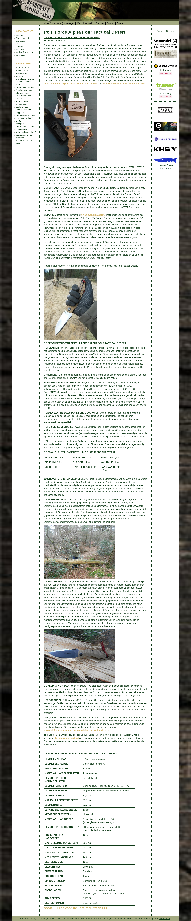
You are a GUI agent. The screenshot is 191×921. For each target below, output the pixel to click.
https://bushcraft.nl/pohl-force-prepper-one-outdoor (71, 83)
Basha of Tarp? (22, 107)
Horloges (20, 46)
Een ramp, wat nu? (24, 118)
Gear (18, 44)
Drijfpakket (20, 112)
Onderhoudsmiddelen (25, 126)
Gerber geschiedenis (25, 87)
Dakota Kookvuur (23, 110)
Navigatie (20, 124)
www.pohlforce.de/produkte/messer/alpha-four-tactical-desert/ (76, 730)
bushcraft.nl (164, 918)
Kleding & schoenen (24, 52)
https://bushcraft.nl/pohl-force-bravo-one (123, 83)
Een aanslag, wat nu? (25, 115)
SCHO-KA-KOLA (23, 68)
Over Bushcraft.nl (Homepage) (59, 23)
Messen (19, 35)
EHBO (18, 121)
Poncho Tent (21, 129)
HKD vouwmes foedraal (66, 738)
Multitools (20, 49)
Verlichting (20, 55)
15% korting (165, 71)
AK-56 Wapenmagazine (93, 215)
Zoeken (120, 23)
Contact (110, 23)
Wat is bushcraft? (85, 23)
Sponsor (100, 23)
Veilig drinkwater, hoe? (26, 132)
